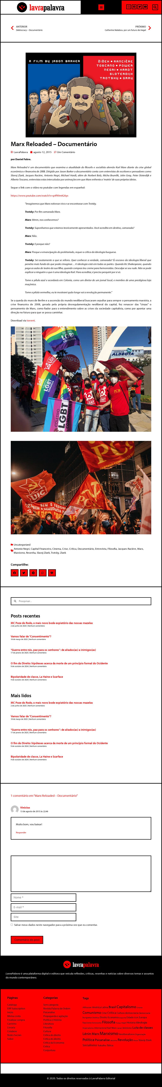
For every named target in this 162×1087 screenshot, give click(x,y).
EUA (136, 1017)
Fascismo (87, 1022)
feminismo (96, 1022)
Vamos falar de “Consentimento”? (31, 636)
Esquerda (122, 1017)
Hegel (123, 1023)
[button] (101, 7)
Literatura (48, 1023)
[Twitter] (139, 6)
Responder (21, 832)
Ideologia (141, 1022)
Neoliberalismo (126, 1034)
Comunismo (92, 1012)
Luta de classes (142, 1027)
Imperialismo (88, 1028)
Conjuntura (49, 1050)
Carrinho (11, 1023)
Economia (113, 1017)
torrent (31, 320)
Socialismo (90, 1045)
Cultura (47, 1031)
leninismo (127, 1027)
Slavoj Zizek (43, 552)
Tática (110, 1045)
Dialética (95, 1017)
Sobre (10, 1038)
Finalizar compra (16, 1019)
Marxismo (19, 552)
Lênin (87, 1033)
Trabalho (102, 1045)
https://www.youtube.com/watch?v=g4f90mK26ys (39, 195)
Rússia (136, 1040)
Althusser (87, 1007)
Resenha (31, 552)
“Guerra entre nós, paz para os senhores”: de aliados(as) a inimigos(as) (53, 650)
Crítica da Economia (53, 1042)
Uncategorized (22, 544)
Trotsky (55, 552)
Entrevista (100, 548)
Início (10, 1012)
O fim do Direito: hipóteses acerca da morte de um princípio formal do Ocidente (59, 663)
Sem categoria (50, 1004)
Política (88, 1039)
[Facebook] (134, 6)
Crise (65, 548)
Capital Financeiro (41, 548)
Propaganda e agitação (55, 1016)
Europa (143, 1017)
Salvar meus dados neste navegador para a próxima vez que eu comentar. (56, 924)
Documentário (86, 548)
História (131, 1022)
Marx (140, 548)
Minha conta (14, 1016)
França (118, 1023)
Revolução (125, 1040)
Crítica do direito (52, 1035)
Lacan (119, 1027)
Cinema (56, 548)
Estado (130, 1017)
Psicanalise (102, 1040)
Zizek (63, 552)
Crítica (72, 548)
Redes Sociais (14, 1035)
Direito (103, 1017)
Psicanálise (49, 1012)
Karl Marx (111, 1027)
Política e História (52, 1019)
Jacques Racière (127, 548)
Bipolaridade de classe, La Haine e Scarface (37, 677)
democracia (131, 1012)
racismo (113, 1040)
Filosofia (112, 548)
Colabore (12, 1031)
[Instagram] (128, 6)
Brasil (112, 1007)
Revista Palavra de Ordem (56, 1008)
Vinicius (25, 807)
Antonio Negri (22, 548)
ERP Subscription (16, 1008)
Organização (140, 1034)
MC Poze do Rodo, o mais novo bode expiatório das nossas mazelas (52, 623)
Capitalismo (126, 1006)
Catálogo (12, 1004)
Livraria (11, 1027)
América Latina (100, 1007)
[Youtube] (145, 6)
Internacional (100, 1027)
